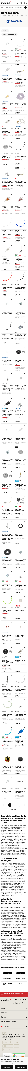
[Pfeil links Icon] (5, 805)
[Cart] (25, 3)
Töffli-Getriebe (7, 894)
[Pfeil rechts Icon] (23, 805)
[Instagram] (21, 1000)
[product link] (7, 50)
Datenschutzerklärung (7, 1063)
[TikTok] (23, 1000)
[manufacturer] (7, 973)
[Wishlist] (21, 3)
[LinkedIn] (26, 1000)
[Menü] (11, 1054)
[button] (14, 1008)
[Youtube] (16, 1000)
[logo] (6, 2)
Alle (20, 983)
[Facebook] (18, 1000)
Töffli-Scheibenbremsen (9, 949)
